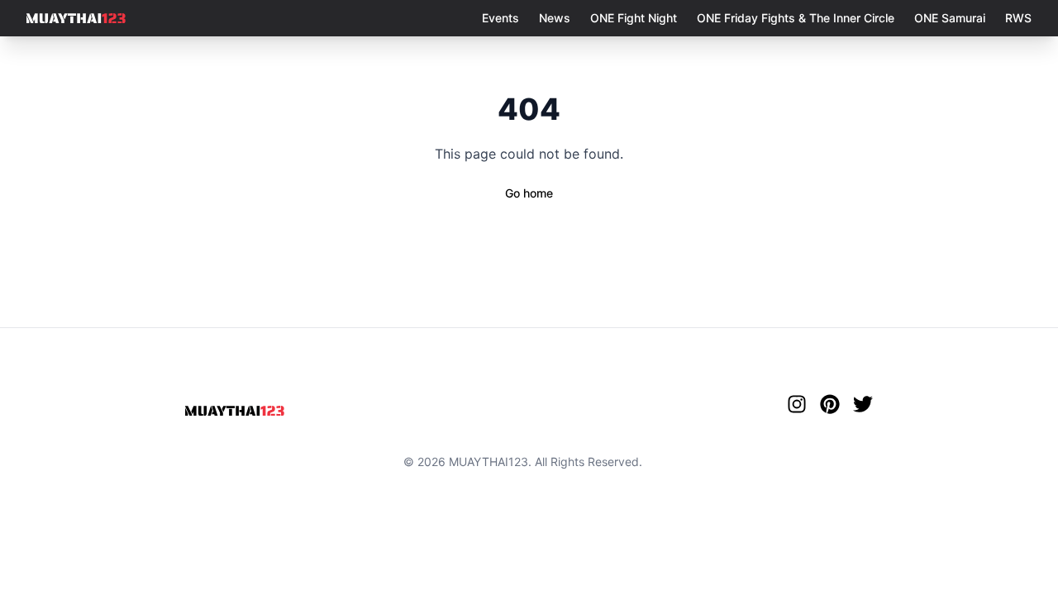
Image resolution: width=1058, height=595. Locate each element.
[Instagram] (797, 404)
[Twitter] (863, 404)
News (554, 18)
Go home (529, 193)
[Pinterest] (830, 404)
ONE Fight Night (633, 18)
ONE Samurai (949, 18)
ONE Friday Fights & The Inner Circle (795, 18)
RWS (1018, 18)
